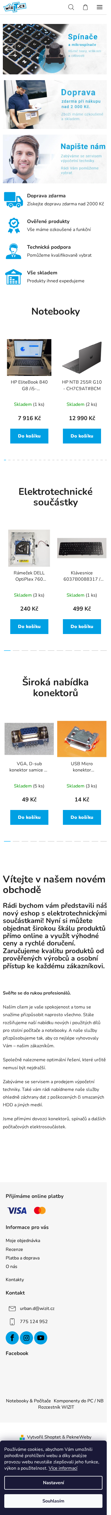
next (105, 364)
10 (95, 650)
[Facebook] (12, 1337)
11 (103, 650)
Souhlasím (53, 1501)
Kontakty (15, 1280)
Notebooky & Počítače (28, 1401)
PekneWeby (78, 1437)
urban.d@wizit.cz (37, 1308)
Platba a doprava (23, 1258)
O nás (11, 1266)
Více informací (63, 1468)
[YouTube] (40, 1337)
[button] (9, 49)
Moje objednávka (23, 1240)
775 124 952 (34, 1321)
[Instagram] (26, 1337)
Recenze (14, 1249)
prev (6, 364)
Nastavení (53, 1483)
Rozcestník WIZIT (56, 1407)
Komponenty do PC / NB (79, 1401)
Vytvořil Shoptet (44, 1437)
